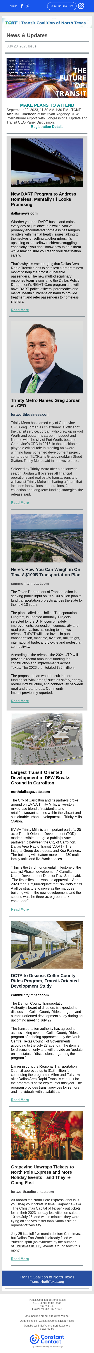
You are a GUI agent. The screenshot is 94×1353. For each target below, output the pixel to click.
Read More (20, 310)
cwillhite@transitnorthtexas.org (52, 1325)
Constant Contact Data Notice (56, 1320)
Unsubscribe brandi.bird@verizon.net (47, 1316)
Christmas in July (28, 1246)
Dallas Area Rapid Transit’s (40, 1079)
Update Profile (28, 1320)
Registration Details (47, 127)
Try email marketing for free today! (47, 1347)
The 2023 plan (33, 667)
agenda (54, 1045)
